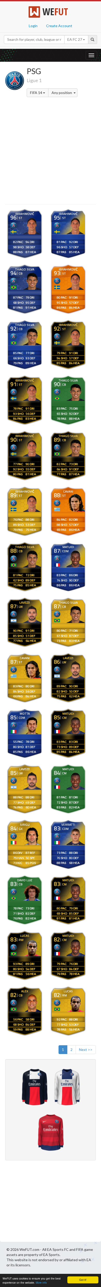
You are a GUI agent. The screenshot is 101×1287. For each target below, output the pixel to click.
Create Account (59, 26)
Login (33, 26)
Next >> (85, 1049)
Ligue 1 (34, 80)
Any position (62, 92)
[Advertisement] (50, 151)
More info (41, 1282)
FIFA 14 (36, 92)
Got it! (82, 1280)
